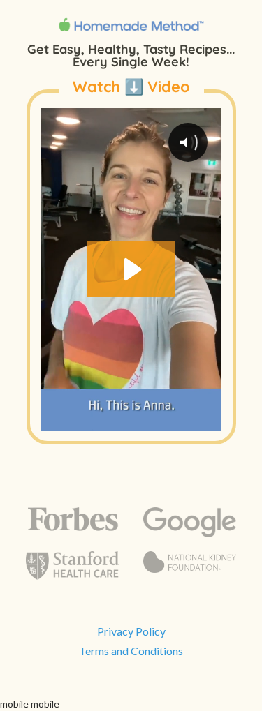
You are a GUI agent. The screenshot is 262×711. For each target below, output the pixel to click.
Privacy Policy (131, 631)
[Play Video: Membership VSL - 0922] (131, 269)
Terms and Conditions (131, 650)
